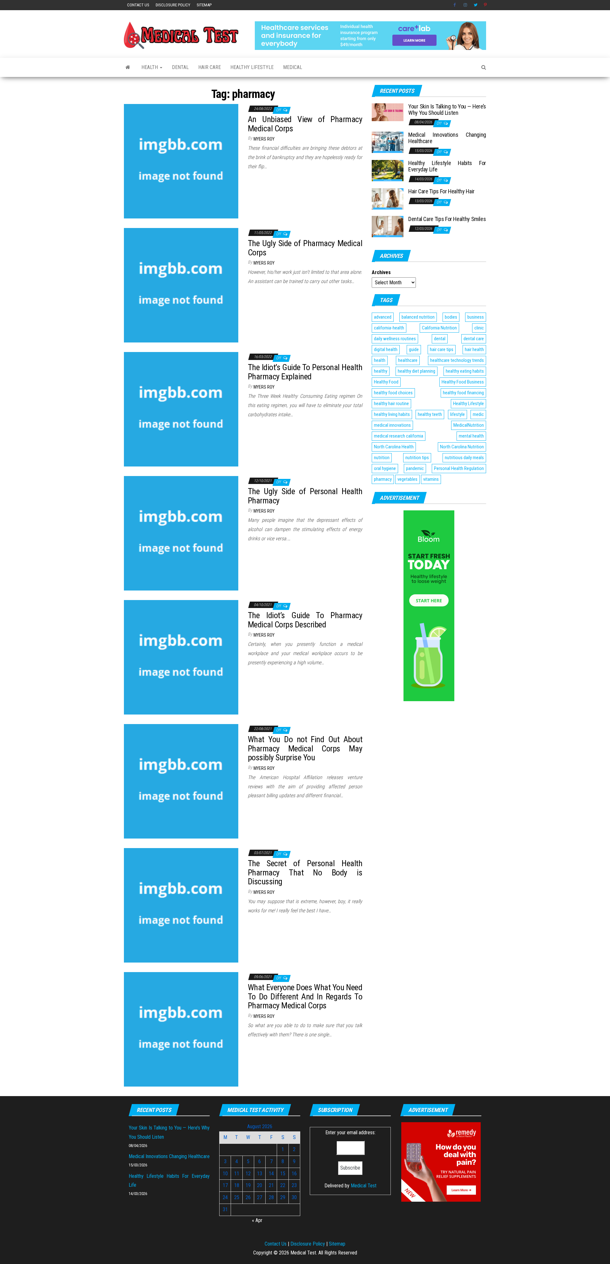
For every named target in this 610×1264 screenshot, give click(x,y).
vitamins (431, 479)
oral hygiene (385, 468)
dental (439, 339)
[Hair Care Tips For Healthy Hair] (387, 199)
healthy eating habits (465, 371)
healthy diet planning (416, 371)
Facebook (455, 5)
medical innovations (392, 425)
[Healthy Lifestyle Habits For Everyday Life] (387, 170)
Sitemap (204, 5)
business (475, 317)
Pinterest (486, 5)
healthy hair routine (391, 403)
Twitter (476, 5)
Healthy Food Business (463, 382)
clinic (479, 328)
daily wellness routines (395, 339)
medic (478, 414)
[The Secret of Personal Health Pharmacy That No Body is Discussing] (181, 905)
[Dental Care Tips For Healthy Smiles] (387, 226)
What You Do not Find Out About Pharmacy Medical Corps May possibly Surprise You (305, 748)
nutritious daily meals (464, 457)
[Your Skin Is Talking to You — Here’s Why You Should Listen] (387, 112)
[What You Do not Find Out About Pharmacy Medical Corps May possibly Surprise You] (181, 781)
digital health (385, 349)
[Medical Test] (128, 67)
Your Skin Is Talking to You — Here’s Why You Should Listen (447, 109)
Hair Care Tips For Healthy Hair (441, 191)
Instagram (465, 5)
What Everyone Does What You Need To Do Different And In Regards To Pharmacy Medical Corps (305, 996)
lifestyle (457, 414)
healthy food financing (463, 393)
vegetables (407, 479)
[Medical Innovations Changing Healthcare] (387, 142)
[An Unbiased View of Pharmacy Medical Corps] (181, 161)
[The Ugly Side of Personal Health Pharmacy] (181, 533)
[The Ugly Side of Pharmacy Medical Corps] (181, 285)
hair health (474, 349)
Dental (180, 67)
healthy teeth (430, 414)
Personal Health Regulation (459, 468)
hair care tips (441, 349)
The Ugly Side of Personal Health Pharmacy (305, 496)
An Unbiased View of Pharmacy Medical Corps (305, 123)
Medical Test (363, 1186)
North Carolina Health (394, 447)
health (379, 360)
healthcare (407, 360)
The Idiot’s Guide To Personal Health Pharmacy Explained (305, 372)
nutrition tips (417, 457)
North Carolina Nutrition (462, 447)
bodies (451, 317)
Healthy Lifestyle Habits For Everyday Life (447, 166)
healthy (380, 371)
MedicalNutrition (468, 425)
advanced (382, 317)
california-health (389, 328)
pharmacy (383, 479)
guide (414, 349)
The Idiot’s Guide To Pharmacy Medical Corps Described (305, 620)
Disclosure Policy (173, 5)
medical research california (398, 436)
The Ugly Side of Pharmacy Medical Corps (305, 247)
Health (150, 67)
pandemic (415, 468)
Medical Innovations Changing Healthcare (447, 137)
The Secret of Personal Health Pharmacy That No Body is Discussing (305, 872)
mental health (471, 436)
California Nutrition (439, 328)
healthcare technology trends (457, 360)
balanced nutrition (418, 317)
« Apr (257, 1220)
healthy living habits (392, 414)
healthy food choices (393, 393)
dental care (474, 339)
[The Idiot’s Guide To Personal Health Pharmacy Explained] (181, 409)
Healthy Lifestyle (252, 67)
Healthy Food (386, 382)
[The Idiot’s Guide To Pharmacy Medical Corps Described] (181, 657)
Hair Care (209, 67)
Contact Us (138, 5)
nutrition (382, 457)
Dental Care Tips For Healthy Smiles (447, 219)
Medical (292, 67)
